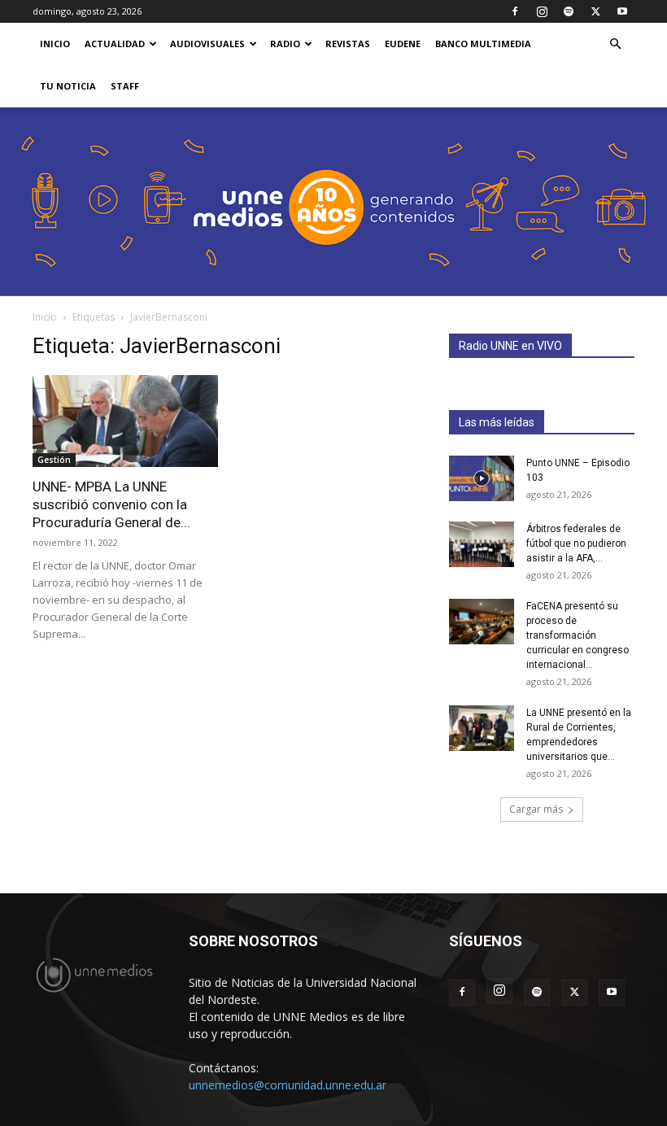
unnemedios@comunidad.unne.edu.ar (287, 1085)
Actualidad (115, 43)
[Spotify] (568, 11)
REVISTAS (347, 43)
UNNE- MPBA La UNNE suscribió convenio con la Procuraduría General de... (111, 504)
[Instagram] (542, 11)
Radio (285, 43)
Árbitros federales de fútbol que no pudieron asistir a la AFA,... (576, 543)
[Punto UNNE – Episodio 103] (481, 478)
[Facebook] (515, 11)
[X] (595, 11)
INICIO (55, 43)
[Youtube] (622, 11)
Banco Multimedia (483, 43)
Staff (125, 86)
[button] (614, 44)
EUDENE (403, 43)
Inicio (45, 317)
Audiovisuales (207, 43)
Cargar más (536, 809)
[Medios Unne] (333, 201)
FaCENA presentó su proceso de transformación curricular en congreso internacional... (577, 635)
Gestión (54, 459)
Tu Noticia (68, 86)
